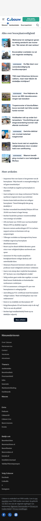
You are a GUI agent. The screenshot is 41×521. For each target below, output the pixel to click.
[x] (10, 515)
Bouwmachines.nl (8, 444)
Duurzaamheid (7, 376)
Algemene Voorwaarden (19, 506)
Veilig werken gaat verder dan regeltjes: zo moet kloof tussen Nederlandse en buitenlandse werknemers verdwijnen (20, 280)
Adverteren (6, 358)
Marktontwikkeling (9, 388)
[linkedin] (16, 515)
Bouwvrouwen (7, 423)
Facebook (5, 477)
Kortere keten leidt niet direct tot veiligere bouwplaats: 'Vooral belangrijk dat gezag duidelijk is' (18, 203)
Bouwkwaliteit (7, 372)
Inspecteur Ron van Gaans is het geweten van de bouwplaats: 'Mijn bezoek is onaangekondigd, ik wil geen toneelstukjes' (21, 181)
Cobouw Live (6, 419)
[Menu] (3, 19)
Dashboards (6, 392)
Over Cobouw (7, 342)
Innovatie (5, 384)
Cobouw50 (6, 415)
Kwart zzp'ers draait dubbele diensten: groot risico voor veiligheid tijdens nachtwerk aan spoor (19, 249)
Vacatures (5, 354)
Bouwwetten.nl (7, 452)
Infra (3, 380)
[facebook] (4, 515)
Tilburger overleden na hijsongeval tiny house (20, 237)
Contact (4, 350)
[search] (37, 25)
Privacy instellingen (20, 509)
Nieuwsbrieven (10, 335)
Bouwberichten (7, 440)
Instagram (5, 489)
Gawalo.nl (5, 456)
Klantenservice (7, 346)
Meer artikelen (20, 320)
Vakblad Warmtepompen (11, 464)
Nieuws (5, 396)
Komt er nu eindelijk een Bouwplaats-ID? (18, 302)
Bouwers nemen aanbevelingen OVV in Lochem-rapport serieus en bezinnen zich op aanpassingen (20, 231)
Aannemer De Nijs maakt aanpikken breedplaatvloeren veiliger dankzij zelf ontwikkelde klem (17, 258)
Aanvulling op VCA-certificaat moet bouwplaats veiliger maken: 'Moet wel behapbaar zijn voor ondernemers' (20, 296)
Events (4, 427)
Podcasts (5, 411)
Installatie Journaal (9, 460)
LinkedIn (5, 481)
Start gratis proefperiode (30, 19)
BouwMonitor (7, 448)
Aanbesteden (6, 368)
